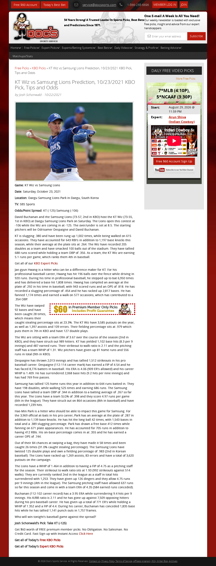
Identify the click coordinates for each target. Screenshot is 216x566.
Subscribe (196, 36)
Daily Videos (122, 48)
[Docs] (36, 26)
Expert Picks (49, 48)
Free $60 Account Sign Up (174, 161)
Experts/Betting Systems (77, 48)
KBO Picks (39, 68)
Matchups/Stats (23, 56)
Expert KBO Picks (51, 546)
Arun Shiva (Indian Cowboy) (182, 119)
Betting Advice (169, 48)
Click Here (86, 534)
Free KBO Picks (50, 540)
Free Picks (30, 48)
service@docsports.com (99, 5)
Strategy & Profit (145, 48)
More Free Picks (185, 78)
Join (184, 5)
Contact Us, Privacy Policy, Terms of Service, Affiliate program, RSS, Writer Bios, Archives (133, 561)
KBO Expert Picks (46, 263)
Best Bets (103, 48)
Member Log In (165, 5)
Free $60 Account (25, 5)
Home (15, 48)
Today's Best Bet (54, 5)
